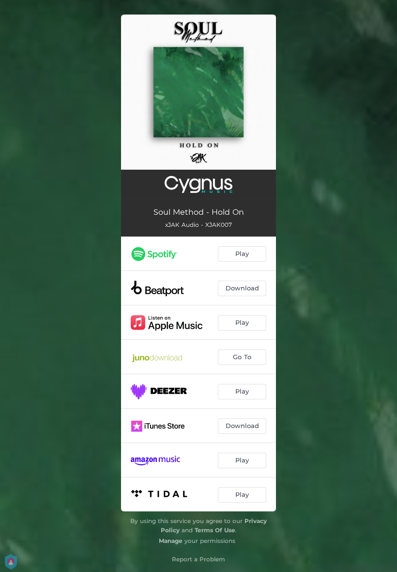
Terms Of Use (215, 530)
